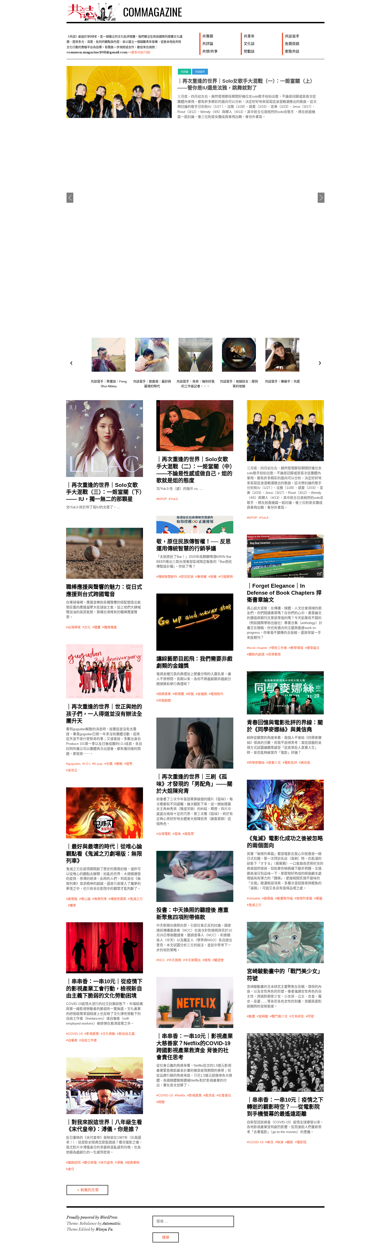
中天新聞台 (193, 960)
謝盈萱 (189, 834)
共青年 (249, 36)
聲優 (319, 898)
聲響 (97, 627)
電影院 (301, 1142)
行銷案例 (226, 576)
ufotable (254, 898)
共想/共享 (210, 51)
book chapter (258, 648)
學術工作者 (279, 648)
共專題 (207, 36)
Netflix (180, 1095)
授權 (213, 576)
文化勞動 (109, 1033)
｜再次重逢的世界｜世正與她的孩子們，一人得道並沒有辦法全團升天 (104, 714)
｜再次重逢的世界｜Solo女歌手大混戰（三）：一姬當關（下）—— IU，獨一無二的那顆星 (104, 492)
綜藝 (191, 694)
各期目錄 (292, 44)
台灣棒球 (74, 627)
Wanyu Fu (103, 1229)
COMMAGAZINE (152, 12)
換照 (207, 960)
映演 (280, 1142)
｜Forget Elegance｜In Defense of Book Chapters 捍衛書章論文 (284, 593)
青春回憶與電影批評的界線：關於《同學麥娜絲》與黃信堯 (285, 725)
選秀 (129, 763)
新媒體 (179, 694)
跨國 (161, 1102)
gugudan (74, 763)
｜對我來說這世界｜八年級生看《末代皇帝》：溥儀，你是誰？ (104, 1125)
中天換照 (175, 960)
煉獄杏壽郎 (118, 899)
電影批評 (290, 762)
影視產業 (92, 1033)
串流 (270, 1142)
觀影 (290, 1142)
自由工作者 (89, 1040)
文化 (87, 627)
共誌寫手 (292, 36)
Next (321, 198)
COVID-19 (75, 1033)
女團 (109, 763)
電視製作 (217, 694)
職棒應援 (110, 627)
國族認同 (74, 1162)
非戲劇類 (164, 700)
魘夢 (73, 905)
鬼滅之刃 (255, 905)
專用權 (202, 576)
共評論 (207, 44)
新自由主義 (127, 1033)
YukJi (174, 499)
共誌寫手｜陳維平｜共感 (282, 381)
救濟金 (210, 1095)
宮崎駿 (263, 1016)
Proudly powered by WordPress (92, 1217)
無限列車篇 (304, 898)
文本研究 (297, 1016)
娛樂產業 (164, 694)
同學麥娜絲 (257, 762)
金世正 (72, 770)
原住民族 (187, 576)
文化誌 (249, 44)
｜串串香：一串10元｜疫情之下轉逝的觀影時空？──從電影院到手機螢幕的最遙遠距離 (285, 1107)
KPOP (162, 499)
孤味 (177, 834)
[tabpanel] (195, 96)
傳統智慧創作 (167, 576)
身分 (71, 1169)
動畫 (252, 1016)
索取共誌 (292, 51)
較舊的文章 (90, 1190)
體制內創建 (257, 654)
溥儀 (120, 1162)
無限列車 (100, 899)
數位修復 (90, 1162)
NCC (161, 960)
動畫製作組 (285, 898)
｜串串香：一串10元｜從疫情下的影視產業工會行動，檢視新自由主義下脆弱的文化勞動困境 (104, 988)
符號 (311, 1016)
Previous (70, 198)
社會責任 (224, 1095)
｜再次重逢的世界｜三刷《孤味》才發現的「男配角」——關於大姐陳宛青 (194, 784)
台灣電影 (164, 834)
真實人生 (274, 762)
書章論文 (313, 648)
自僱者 (72, 1040)
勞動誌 (249, 51)
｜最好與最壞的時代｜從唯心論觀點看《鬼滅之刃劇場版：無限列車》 (104, 853)
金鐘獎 (202, 694)
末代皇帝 (106, 1162)
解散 (119, 763)
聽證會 (219, 960)
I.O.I (87, 763)
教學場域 (297, 648)
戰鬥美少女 (280, 1016)
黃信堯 (305, 762)
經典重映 (133, 1162)
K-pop (98, 763)
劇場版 (268, 898)
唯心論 (86, 899)
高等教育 (274, 654)
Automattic (111, 1223)
